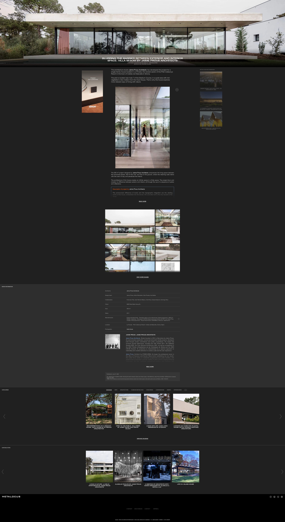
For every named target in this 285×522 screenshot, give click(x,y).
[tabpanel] (142, 417)
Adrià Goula (130, 329)
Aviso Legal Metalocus (139, 519)
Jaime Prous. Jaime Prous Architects (140, 334)
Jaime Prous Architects (138, 70)
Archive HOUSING (142, 438)
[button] (4, 416)
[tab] (109, 390)
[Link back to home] (11, 497)
